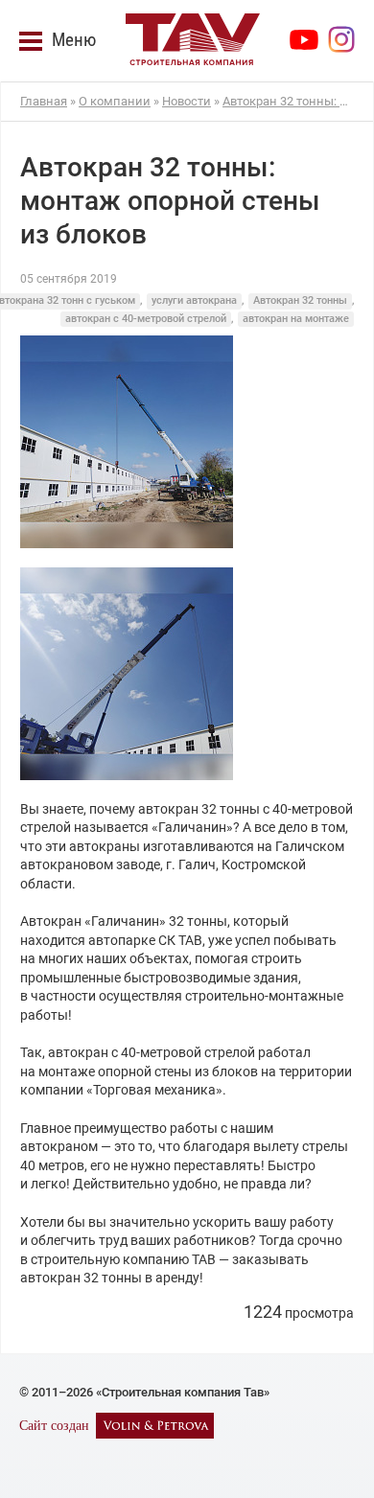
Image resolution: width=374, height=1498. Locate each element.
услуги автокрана (194, 300)
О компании (115, 101)
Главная (43, 101)
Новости (186, 101)
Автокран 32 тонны (300, 300)
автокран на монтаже (296, 318)
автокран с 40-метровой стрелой (145, 318)
